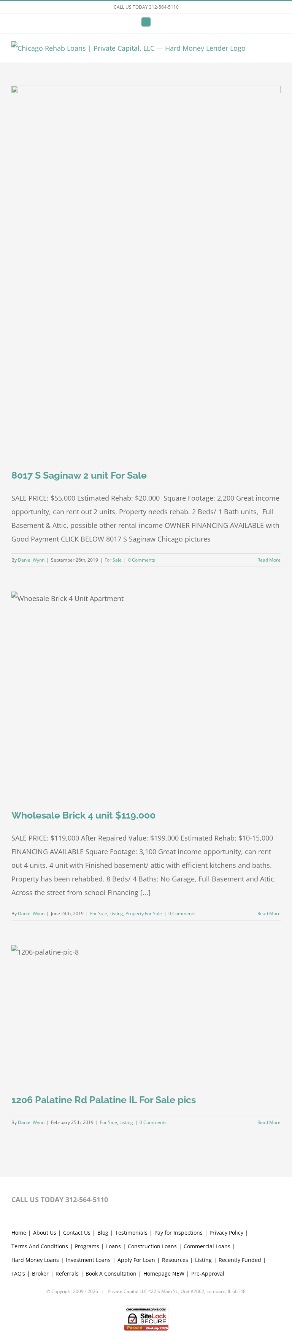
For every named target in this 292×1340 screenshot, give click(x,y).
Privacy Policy (226, 1232)
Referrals (67, 1273)
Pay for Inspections (178, 1232)
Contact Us (76, 1232)
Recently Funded (240, 1259)
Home (18, 1232)
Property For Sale (143, 913)
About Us (44, 1232)
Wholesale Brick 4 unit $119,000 (83, 815)
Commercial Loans (207, 1246)
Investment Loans (88, 1259)
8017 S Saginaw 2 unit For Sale (79, 475)
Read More (269, 560)
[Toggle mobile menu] (278, 50)
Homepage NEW (163, 1273)
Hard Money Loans (35, 1259)
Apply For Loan (136, 1259)
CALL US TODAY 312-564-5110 (146, 7)
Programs (87, 1246)
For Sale (113, 560)
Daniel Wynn (31, 560)
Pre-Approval (207, 1273)
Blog (102, 1232)
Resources (175, 1259)
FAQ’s (18, 1273)
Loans (113, 1246)
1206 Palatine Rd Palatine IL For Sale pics (103, 1099)
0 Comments (141, 560)
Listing (116, 913)
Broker (40, 1273)
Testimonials (131, 1232)
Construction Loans (152, 1246)
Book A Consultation (111, 1273)
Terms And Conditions (39, 1246)
